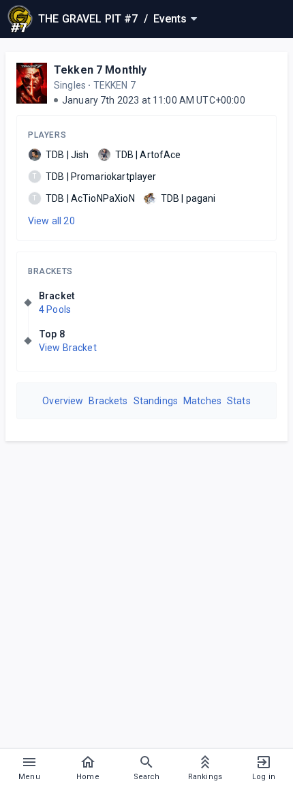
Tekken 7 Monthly (100, 69)
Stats (239, 400)
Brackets (50, 271)
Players (47, 135)
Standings (156, 400)
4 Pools (55, 309)
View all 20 (51, 220)
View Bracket (68, 347)
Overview (62, 400)
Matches (202, 400)
